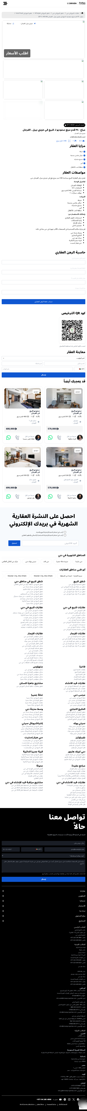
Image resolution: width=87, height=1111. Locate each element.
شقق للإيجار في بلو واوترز (77, 743)
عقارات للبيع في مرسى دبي (34, 610)
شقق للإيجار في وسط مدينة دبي (32, 714)
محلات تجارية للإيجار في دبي (33, 658)
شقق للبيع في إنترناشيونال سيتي (32, 726)
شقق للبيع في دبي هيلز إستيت (33, 740)
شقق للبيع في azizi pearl (24, 13)
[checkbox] (65, 532)
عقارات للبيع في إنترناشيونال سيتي (32, 731)
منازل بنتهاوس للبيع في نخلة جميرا (31, 679)
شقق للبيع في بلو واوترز (77, 740)
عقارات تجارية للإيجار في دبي (33, 653)
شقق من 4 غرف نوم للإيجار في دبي (74, 646)
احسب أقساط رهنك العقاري (77, 136)
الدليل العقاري (38, 778)
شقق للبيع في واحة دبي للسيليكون (31, 594)
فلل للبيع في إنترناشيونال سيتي (33, 733)
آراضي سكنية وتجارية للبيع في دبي (74, 629)
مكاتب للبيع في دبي (78, 615)
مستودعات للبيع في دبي (77, 624)
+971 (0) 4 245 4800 (76, 1007)
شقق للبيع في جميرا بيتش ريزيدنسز (31, 598)
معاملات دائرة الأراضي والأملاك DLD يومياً (71, 776)
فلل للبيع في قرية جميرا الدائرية (33, 762)
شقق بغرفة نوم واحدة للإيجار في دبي (73, 639)
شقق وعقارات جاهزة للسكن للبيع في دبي (29, 686)
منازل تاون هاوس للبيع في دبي (75, 613)
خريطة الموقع (40, 1104)
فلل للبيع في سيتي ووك (77, 733)
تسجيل (14, 543)
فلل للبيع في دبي (79, 610)
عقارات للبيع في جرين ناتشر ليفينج (32, 622)
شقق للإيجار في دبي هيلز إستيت (32, 743)
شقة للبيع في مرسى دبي (77, 698)
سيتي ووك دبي (30, 561)
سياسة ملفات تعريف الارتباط (27, 1104)
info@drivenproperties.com (68, 1012)
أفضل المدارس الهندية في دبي (33, 769)
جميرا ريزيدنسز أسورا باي (77, 792)
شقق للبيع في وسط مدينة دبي (33, 587)
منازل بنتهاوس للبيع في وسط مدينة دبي (30, 674)
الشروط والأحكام (63, 1104)
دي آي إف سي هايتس (78, 799)
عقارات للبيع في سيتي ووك (76, 731)
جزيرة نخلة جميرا (62, 561)
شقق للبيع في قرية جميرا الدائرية (32, 601)
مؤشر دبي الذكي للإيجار (35, 776)
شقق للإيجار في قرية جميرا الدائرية (32, 757)
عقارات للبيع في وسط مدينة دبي (32, 717)
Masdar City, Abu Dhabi (43, 576)
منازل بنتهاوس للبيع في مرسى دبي (31, 677)
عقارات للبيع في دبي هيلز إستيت (32, 745)
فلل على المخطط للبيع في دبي (75, 691)
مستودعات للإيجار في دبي (34, 655)
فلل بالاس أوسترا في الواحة (76, 804)
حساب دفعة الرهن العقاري (44, 301)
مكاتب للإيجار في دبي (36, 650)
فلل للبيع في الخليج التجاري (76, 719)
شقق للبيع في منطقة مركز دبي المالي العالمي (28, 584)
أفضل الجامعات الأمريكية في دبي (32, 773)
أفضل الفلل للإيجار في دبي (34, 643)
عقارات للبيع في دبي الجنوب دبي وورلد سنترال (28, 613)
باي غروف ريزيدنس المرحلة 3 (76, 785)
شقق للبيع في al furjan (42, 13)
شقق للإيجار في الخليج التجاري (75, 714)
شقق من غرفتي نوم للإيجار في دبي (74, 641)
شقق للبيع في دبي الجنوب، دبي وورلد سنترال (28, 596)
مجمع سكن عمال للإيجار (77, 769)
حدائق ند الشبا (80, 788)
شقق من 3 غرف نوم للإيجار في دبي (74, 643)
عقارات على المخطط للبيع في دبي (74, 688)
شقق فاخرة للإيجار (79, 677)
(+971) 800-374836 (74, 1009)
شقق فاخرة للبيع (80, 672)
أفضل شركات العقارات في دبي (33, 771)
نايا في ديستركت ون (78, 790)
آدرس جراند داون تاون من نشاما (75, 797)
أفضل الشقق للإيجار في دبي (34, 639)
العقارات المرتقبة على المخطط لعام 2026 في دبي (27, 785)
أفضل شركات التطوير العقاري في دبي (73, 778)
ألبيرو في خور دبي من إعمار (76, 802)
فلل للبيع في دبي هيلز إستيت (33, 747)
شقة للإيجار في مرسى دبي (77, 700)
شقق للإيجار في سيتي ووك (76, 729)
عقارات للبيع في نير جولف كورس (32, 624)
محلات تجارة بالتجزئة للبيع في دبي (74, 622)
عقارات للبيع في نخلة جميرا (34, 702)
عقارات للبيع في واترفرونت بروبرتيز (32, 627)
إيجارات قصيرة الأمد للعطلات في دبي (31, 662)
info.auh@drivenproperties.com (66, 998)
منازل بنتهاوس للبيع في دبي (76, 617)
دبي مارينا (79, 561)
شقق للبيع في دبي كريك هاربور (33, 589)
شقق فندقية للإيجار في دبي (34, 648)
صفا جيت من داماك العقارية (76, 795)
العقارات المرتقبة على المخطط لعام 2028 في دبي (27, 790)
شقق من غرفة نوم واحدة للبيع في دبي (73, 587)
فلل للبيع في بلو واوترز (78, 747)
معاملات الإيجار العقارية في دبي (75, 773)
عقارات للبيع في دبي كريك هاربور (74, 759)
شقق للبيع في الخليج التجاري (75, 712)
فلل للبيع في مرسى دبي (77, 705)
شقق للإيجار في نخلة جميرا (34, 700)
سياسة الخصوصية (51, 1104)
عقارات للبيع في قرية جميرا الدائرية (32, 615)
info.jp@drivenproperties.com (67, 1090)
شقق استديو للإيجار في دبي (76, 636)
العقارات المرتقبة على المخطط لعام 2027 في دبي (27, 788)
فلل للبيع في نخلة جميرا (35, 705)
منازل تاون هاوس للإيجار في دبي (32, 646)
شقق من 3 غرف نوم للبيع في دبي (74, 591)
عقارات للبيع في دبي (72, 13)
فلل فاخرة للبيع (80, 674)
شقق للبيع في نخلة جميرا (35, 603)
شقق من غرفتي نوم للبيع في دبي (74, 589)
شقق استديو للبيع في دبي (77, 584)
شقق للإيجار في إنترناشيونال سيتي (32, 729)
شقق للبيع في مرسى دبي (35, 591)
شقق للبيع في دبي (58, 13)
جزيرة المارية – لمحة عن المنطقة (71, 576)
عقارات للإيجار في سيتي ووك (33, 641)
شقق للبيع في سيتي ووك (77, 726)
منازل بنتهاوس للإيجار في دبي (33, 636)
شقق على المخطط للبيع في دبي (75, 686)
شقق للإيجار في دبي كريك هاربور (75, 757)
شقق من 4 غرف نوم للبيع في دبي (74, 594)
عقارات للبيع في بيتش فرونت (33, 617)
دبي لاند (46, 561)
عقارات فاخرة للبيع (79, 669)
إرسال (43, 374)
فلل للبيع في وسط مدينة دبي (33, 719)
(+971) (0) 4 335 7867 (76, 1021)
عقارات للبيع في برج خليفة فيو (33, 620)
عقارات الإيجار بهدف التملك (76, 771)
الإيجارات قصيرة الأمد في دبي (33, 660)
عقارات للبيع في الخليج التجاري (75, 717)
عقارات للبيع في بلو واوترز (77, 745)
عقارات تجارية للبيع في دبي (76, 627)
